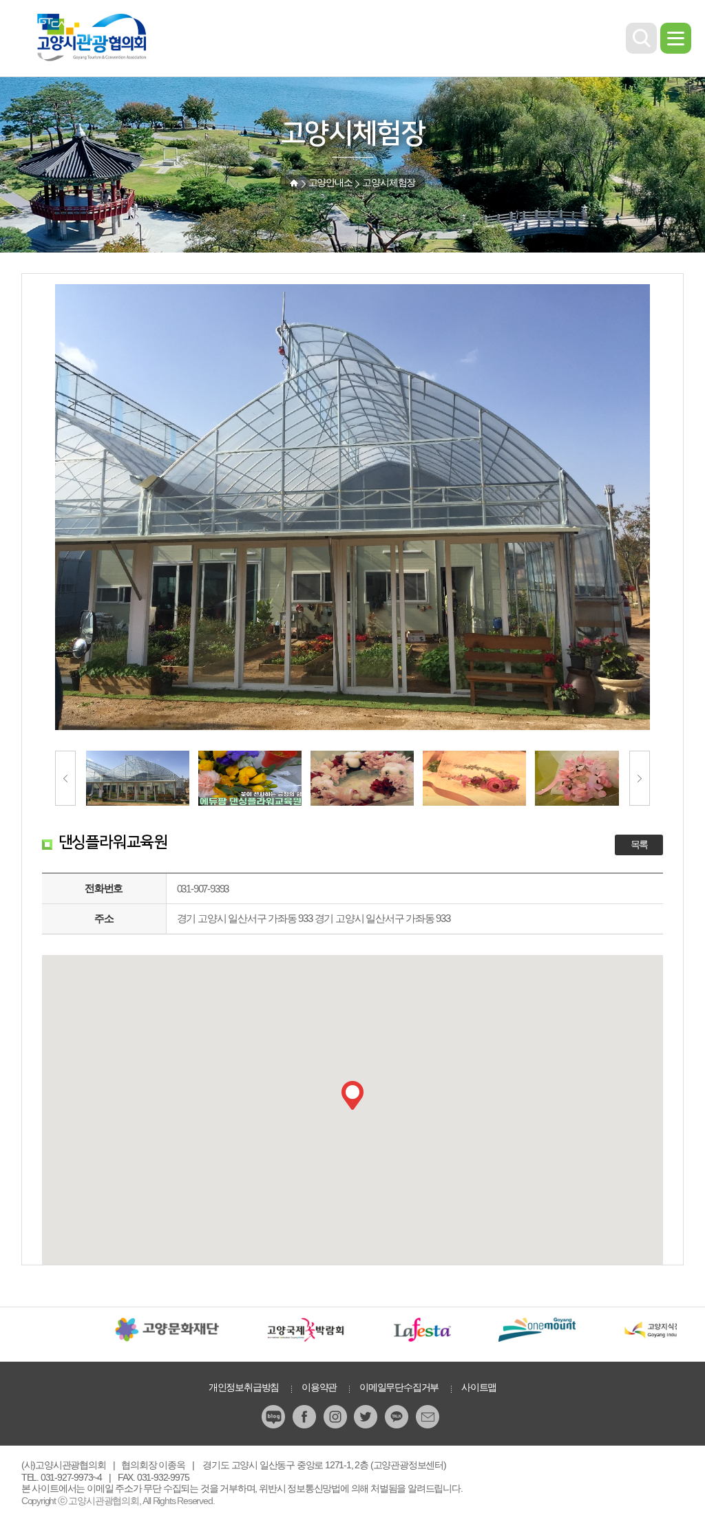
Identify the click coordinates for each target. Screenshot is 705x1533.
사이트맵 (478, 1387)
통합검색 (641, 38)
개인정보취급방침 (244, 1387)
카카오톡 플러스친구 (398, 1417)
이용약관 (319, 1387)
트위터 (367, 1417)
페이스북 (305, 1417)
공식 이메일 (429, 1417)
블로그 (274, 1417)
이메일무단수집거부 (399, 1387)
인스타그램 (336, 1417)
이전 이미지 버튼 (65, 778)
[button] (352, 1095)
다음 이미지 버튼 (639, 778)
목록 (640, 844)
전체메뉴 (675, 38)
